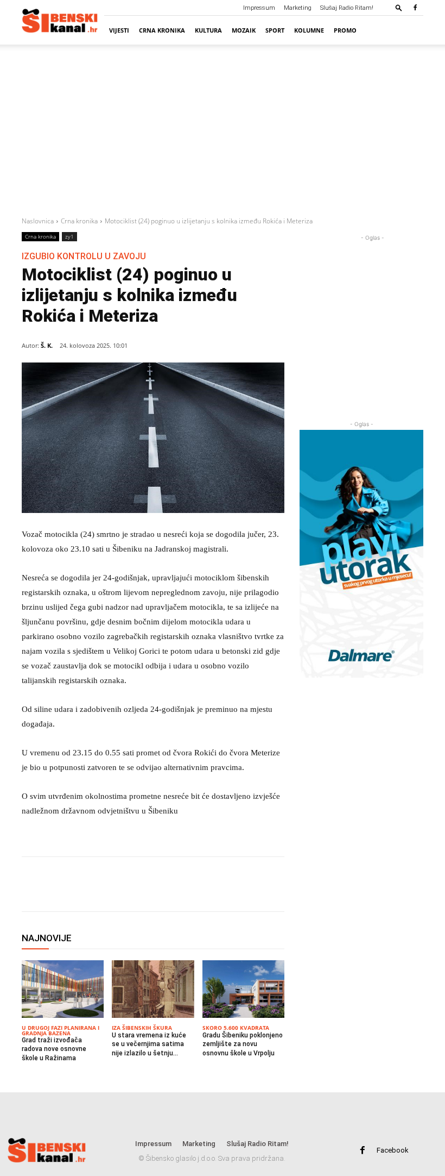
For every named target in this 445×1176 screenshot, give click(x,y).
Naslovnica (38, 221)
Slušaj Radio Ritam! (346, 7)
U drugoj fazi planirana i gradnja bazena (60, 1030)
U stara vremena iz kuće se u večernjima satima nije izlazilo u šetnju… (149, 1044)
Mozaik (244, 30)
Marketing (298, 7)
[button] (399, 7)
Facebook (393, 1150)
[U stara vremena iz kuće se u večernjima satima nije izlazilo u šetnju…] (153, 989)
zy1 (69, 236)
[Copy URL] (176, 884)
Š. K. (47, 345)
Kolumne (309, 30)
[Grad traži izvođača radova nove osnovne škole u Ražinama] (63, 989)
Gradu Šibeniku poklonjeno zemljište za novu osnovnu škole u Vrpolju (242, 1044)
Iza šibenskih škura (142, 1027)
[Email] (151, 884)
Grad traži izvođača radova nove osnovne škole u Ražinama (54, 1049)
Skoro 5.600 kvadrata (235, 1027)
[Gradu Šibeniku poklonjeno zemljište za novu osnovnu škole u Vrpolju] (243, 989)
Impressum (259, 7)
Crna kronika (162, 30)
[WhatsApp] (126, 884)
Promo (345, 30)
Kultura (208, 30)
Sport (274, 30)
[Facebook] (415, 7)
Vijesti (119, 30)
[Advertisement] (222, 128)
